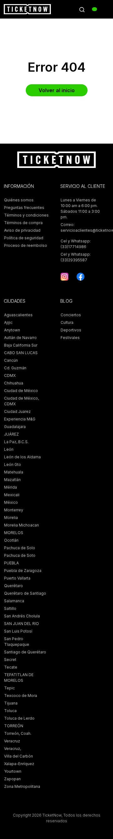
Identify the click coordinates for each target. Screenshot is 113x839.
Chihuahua (13, 383)
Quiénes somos (19, 200)
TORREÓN (13, 725)
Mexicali (11, 494)
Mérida (10, 487)
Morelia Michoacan (21, 525)
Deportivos (71, 330)
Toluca (10, 710)
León (8, 449)
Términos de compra (23, 222)
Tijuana (11, 703)
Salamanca (14, 600)
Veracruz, (12, 748)
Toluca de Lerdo (19, 718)
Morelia (11, 517)
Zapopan (12, 779)
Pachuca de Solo (19, 547)
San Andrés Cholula (22, 616)
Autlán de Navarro (20, 337)
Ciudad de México (21, 390)
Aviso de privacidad (22, 230)
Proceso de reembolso (25, 245)
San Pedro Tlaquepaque (16, 641)
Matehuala (13, 472)
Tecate (10, 667)
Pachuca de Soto (19, 555)
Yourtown (12, 771)
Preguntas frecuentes (24, 207)
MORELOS (13, 532)
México (11, 502)
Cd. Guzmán (15, 368)
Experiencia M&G (19, 419)
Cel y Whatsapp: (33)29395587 (76, 257)
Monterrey (13, 510)
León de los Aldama (22, 457)
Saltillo (10, 608)
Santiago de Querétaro (25, 652)
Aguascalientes (18, 314)
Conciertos (71, 314)
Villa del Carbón (18, 756)
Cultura (67, 322)
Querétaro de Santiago (25, 593)
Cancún (11, 360)
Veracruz (12, 741)
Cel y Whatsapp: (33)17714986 (76, 244)
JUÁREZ (11, 434)
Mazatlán (12, 479)
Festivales (70, 337)
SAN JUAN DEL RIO (21, 623)
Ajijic (8, 322)
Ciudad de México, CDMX (21, 401)
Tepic (9, 688)
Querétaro (13, 585)
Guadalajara (15, 426)
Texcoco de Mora (20, 695)
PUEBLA (11, 563)
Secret (10, 659)
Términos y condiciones (26, 215)
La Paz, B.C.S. (16, 441)
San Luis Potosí (18, 631)
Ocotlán (11, 540)
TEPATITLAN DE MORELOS (19, 677)
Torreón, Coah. (17, 733)
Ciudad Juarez (17, 411)
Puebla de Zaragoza (22, 570)
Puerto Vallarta (17, 578)
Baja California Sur (20, 345)
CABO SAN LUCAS (21, 352)
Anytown (12, 330)
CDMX (10, 375)
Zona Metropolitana (22, 786)
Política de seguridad (23, 237)
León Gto (12, 464)
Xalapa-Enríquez (19, 763)
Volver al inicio (57, 90)
